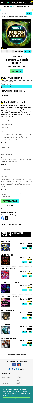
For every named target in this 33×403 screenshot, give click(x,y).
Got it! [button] (16, 399)
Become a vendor (6, 377)
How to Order (19, 379)
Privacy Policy (19, 382)
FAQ (3, 380)
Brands (26, 7)
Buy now (16, 71)
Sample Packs (5, 376)
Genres (12, 7)
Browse (6, 7)
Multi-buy (4, 48)
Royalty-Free (11, 86)
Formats (20, 7)
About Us (18, 377)
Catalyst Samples (16, 56)
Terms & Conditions (6, 382)
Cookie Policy (10, 395)
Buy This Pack (10, 201)
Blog (17, 376)
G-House (3, 209)
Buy (30, 248)
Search (29, 13)
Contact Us (4, 379)
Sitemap (18, 383)
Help (17, 380)
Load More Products (16, 355)
